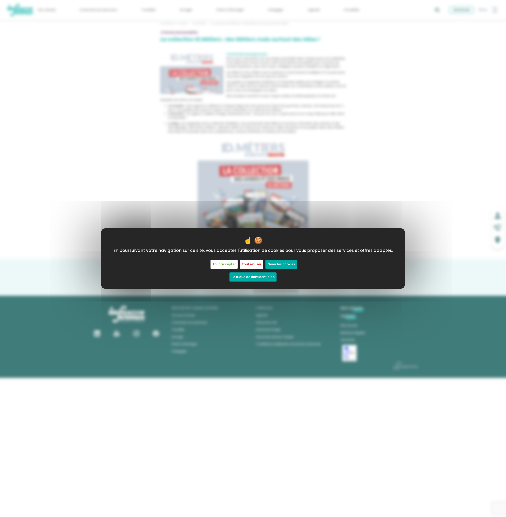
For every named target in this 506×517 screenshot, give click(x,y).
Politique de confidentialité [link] (253, 277)
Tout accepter (224, 264)
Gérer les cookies (281, 264)
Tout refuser (251, 264)
